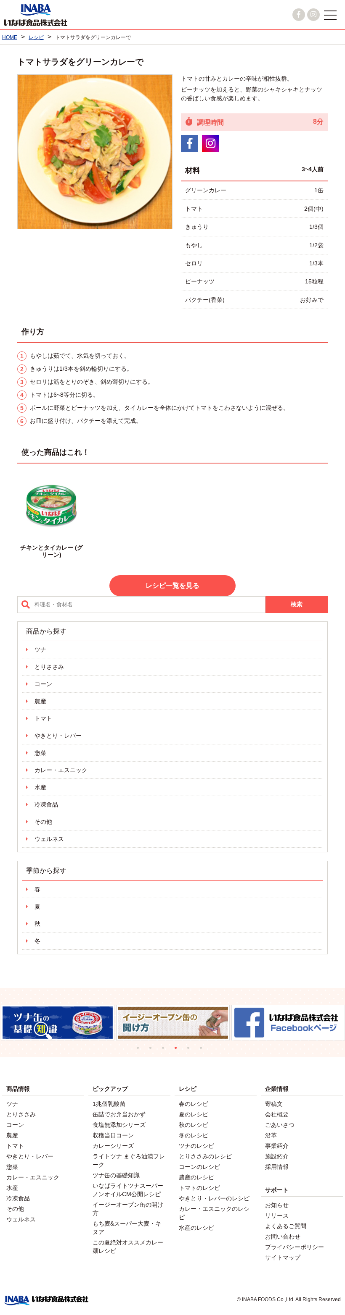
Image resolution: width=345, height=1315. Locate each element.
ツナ (40, 649)
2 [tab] (153, 1051)
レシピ (187, 1088)
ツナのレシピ (196, 1145)
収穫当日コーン (113, 1135)
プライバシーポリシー (294, 1247)
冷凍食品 (46, 804)
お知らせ (277, 1205)
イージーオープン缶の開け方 (128, 1208)
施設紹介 (277, 1156)
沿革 (271, 1135)
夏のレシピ (193, 1114)
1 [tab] (141, 1051)
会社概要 (277, 1114)
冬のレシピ (193, 1135)
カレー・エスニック (61, 770)
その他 (43, 821)
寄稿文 (274, 1103)
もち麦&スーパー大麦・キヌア (127, 1227)
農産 (40, 701)
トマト (43, 718)
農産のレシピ (196, 1177)
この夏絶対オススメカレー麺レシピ (128, 1246)
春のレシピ (193, 1103)
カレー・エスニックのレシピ (214, 1213)
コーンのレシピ (199, 1166)
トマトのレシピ (199, 1187)
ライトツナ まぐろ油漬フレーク (129, 1160)
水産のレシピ (196, 1227)
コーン (43, 684)
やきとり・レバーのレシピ (214, 1198)
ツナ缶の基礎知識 (116, 1175)
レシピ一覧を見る (172, 585)
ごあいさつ (280, 1124)
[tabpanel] (58, 1022)
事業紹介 (277, 1145)
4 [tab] (179, 1051)
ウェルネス (49, 839)
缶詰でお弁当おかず (119, 1114)
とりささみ (49, 666)
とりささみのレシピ (205, 1156)
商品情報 (18, 1088)
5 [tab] (191, 1051)
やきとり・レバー (58, 735)
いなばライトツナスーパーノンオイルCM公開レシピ (128, 1189)
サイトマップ (282, 1257)
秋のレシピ (193, 1124)
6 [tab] (204, 1051)
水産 (40, 787)
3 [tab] (166, 1051)
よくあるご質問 (285, 1226)
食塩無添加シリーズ (119, 1124)
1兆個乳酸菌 (109, 1103)
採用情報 (277, 1166)
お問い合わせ (282, 1236)
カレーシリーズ (113, 1145)
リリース (277, 1215)
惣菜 (40, 752)
